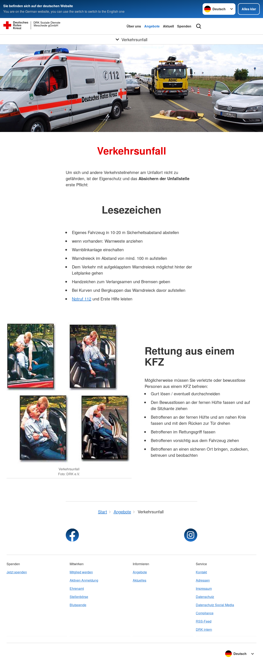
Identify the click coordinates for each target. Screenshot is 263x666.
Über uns (134, 26)
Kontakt (201, 572)
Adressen (203, 580)
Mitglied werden (81, 572)
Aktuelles (139, 580)
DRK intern (204, 629)
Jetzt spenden (17, 572)
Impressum (204, 588)
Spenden (184, 26)
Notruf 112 (81, 299)
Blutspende (78, 604)
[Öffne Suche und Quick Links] (198, 26)
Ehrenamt (77, 588)
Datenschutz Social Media (215, 604)
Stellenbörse (79, 596)
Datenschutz (205, 596)
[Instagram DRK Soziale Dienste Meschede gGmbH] (190, 535)
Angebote (152, 26)
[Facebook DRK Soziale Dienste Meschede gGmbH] (72, 535)
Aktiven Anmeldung (84, 580)
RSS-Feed (203, 621)
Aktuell (168, 26)
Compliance (204, 613)
